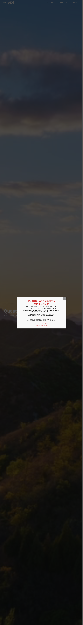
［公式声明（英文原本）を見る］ (41, 323)
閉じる (65, 298)
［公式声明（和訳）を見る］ (41, 325)
